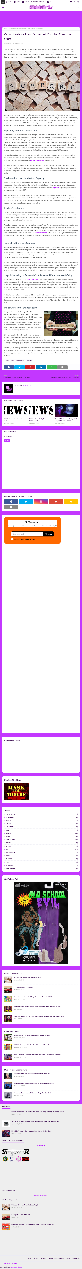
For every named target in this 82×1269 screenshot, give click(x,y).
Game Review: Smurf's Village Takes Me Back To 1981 (33, 997)
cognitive (56, 188)
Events (42, 820)
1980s (10, 28)
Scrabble (29, 360)
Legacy (18, 2)
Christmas (42, 817)
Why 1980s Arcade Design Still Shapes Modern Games (66, 420)
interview (42, 865)
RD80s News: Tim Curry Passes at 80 (15, 420)
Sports (42, 846)
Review (42, 843)
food (42, 862)
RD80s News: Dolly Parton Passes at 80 (38, 420)
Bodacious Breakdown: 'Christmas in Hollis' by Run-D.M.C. (34, 1083)
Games (42, 823)
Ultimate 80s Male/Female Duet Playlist (27, 977)
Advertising (42, 814)
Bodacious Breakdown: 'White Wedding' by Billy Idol (32, 1074)
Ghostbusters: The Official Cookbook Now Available (32, 1035)
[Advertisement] (41, 19)
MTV (42, 830)
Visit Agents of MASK (41, 1195)
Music (42, 836)
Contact (27, 2)
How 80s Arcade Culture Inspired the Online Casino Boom (31, 1131)
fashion (42, 859)
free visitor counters (10, 1263)
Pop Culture (42, 839)
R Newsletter (41, 1145)
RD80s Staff (8, 43)
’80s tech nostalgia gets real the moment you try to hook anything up (35, 1121)
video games (42, 868)
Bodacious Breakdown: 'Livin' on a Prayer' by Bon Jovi (32, 1093)
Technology (42, 852)
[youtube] (56, 501)
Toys (42, 856)
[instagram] (78, 2)
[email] (11, 507)
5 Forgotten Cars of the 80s (23, 987)
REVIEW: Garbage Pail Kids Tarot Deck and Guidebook (33, 1045)
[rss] (71, 501)
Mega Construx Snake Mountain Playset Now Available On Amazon (37, 1055)
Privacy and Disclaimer (56, 1258)
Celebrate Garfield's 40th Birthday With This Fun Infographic (32, 1224)
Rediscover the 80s (16, 1267)
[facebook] (71, 2)
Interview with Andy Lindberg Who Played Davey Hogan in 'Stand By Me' (39, 1016)
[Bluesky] (26, 507)
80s (12, 360)
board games (20, 360)
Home (9, 2)
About (51, 2)
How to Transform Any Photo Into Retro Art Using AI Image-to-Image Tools (37, 1112)
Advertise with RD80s (39, 2)
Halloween (42, 827)
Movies (42, 833)
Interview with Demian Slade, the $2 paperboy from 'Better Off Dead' (38, 1007)
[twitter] (74, 2)
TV (42, 849)
